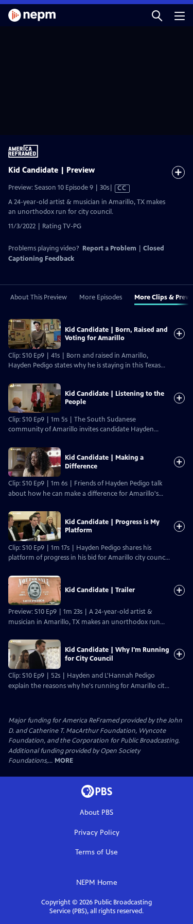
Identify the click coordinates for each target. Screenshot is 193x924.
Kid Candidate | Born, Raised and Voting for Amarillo (116, 334)
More (64, 761)
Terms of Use (96, 852)
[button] (157, 15)
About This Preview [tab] (38, 297)
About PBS (96, 812)
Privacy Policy (96, 832)
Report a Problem (109, 248)
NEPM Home (96, 882)
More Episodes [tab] (100, 297)
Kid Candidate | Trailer (100, 590)
